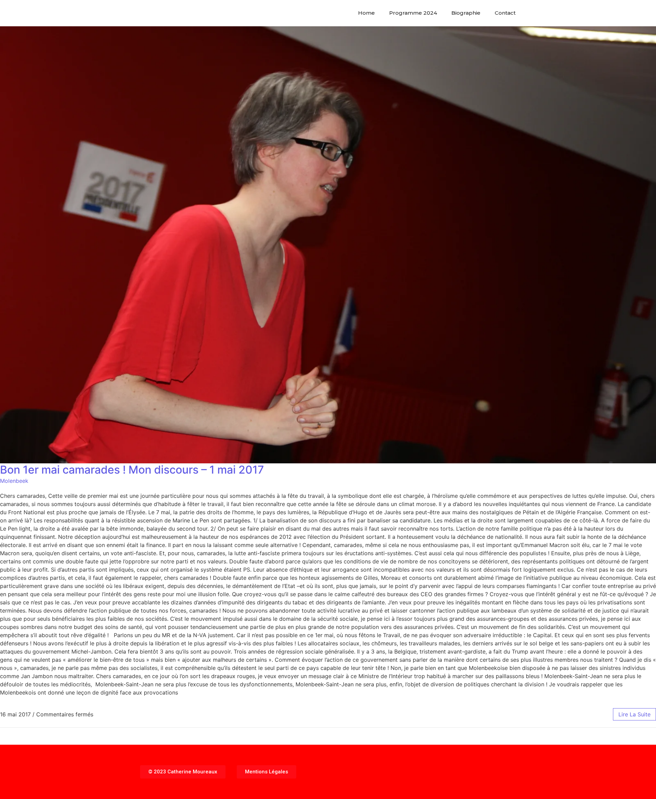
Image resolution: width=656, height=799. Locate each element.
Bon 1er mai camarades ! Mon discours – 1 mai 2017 (132, 469)
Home (366, 13)
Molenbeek (14, 480)
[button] (183, 772)
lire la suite (634, 714)
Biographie (465, 13)
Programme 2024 (413, 13)
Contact (505, 13)
